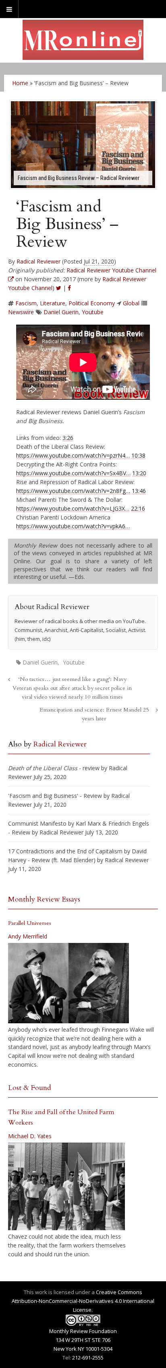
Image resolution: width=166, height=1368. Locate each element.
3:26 (67, 438)
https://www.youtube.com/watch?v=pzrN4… (73, 455)
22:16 (138, 508)
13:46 (139, 491)
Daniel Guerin (61, 312)
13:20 (139, 473)
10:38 (138, 455)
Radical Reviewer (38, 261)
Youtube (93, 312)
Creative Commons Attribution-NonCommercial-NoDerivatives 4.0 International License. (83, 1300)
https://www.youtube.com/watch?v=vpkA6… (73, 526)
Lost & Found (29, 1088)
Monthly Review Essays (44, 899)
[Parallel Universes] (68, 983)
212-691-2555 (88, 1357)
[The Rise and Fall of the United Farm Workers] (66, 1186)
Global (131, 303)
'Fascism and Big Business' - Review (55, 796)
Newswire (21, 312)
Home (20, 83)
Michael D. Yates (30, 1136)
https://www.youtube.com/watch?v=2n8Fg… (73, 491)
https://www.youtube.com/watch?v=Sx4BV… (73, 473)
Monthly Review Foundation (83, 1331)
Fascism (26, 303)
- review (54, 768)
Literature (52, 303)
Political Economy (91, 303)
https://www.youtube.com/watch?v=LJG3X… (72, 508)
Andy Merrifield (27, 936)
